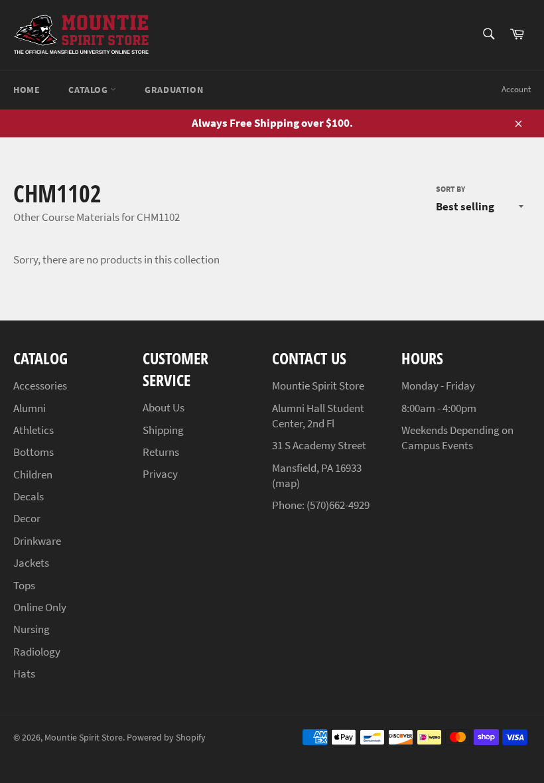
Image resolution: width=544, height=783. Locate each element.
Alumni (29, 408)
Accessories (40, 385)
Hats (24, 673)
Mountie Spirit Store (83, 737)
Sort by (450, 189)
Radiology (36, 651)
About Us (163, 407)
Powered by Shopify (166, 737)
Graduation (174, 90)
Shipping (163, 430)
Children (32, 474)
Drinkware (37, 541)
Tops (24, 585)
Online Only (39, 607)
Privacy (160, 473)
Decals (28, 496)
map (286, 483)
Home (26, 90)
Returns (161, 452)
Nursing (31, 629)
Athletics (33, 430)
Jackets (31, 562)
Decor (26, 518)
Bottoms (33, 452)
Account (516, 89)
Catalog (89, 90)
